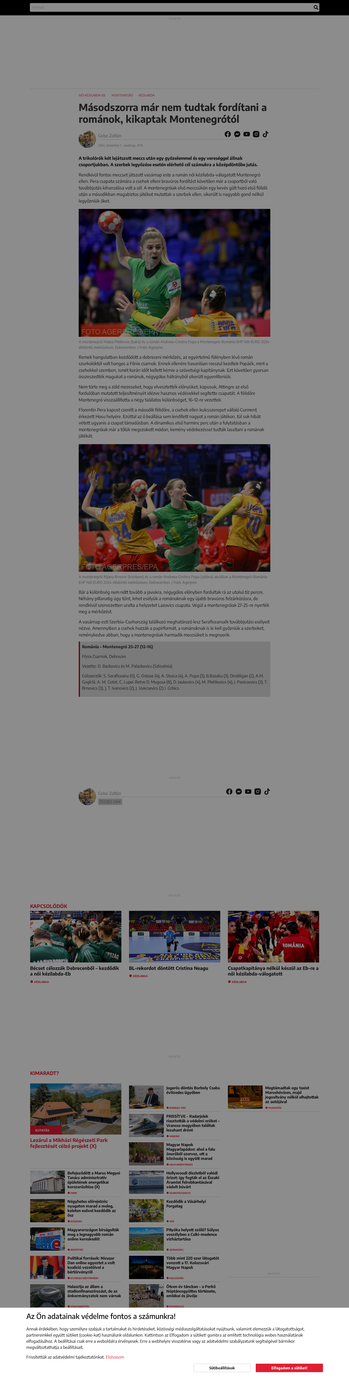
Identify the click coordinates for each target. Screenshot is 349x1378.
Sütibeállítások (222, 1368)
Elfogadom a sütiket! (289, 1368)
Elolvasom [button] (115, 1357)
